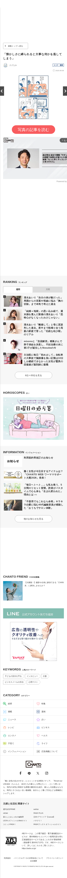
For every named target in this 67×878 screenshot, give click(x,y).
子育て (11, 743)
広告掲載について (49, 751)
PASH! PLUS (38, 813)
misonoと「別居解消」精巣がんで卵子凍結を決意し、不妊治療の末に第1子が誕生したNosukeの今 (43, 344)
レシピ (11, 727)
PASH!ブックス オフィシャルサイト (47, 824)
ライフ (44, 743)
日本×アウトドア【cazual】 (44, 817)
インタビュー (32, 676)
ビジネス (45, 727)
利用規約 (7, 858)
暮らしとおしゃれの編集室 (13, 817)
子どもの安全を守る (13, 676)
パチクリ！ (38, 821)
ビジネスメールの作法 (14, 682)
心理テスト (33, 682)
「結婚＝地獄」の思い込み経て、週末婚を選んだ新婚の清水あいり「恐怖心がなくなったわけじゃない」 (43, 314)
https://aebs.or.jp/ (29, 848)
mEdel (5, 813)
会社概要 (33, 861)
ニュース (12, 719)
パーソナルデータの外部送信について (28, 858)
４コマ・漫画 (58, 65)
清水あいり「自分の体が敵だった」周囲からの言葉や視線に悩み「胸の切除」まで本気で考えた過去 (43, 300)
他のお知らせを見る (33, 519)
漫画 (43, 711)
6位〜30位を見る (33, 375)
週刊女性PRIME (9, 809)
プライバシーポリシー (54, 858)
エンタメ (12, 735)
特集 (43, 703)
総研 (10, 703)
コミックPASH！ (9, 824)
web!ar (36, 809)
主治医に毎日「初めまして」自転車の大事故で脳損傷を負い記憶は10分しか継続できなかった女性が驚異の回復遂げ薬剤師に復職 (43, 359)
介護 (45, 676)
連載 (10, 711)
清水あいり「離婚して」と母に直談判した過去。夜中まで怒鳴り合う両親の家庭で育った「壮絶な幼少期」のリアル (43, 329)
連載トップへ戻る (15, 46)
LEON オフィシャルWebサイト (15, 821)
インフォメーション (17, 751)
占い (43, 719)
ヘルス (44, 735)
